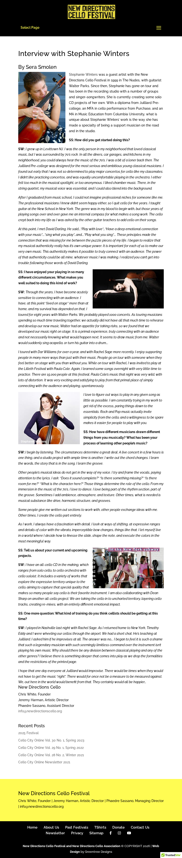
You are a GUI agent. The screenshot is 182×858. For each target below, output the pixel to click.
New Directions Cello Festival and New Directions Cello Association (71, 846)
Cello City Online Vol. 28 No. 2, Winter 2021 (51, 755)
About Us (51, 827)
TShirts (100, 827)
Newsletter (55, 833)
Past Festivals (76, 827)
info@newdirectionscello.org (40, 711)
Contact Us (140, 827)
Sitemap (96, 833)
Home (32, 827)
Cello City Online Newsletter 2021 (44, 762)
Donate (118, 827)
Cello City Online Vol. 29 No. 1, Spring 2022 (51, 748)
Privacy (77, 833)
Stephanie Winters (83, 74)
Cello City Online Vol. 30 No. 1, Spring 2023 (51, 740)
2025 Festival (28, 733)
